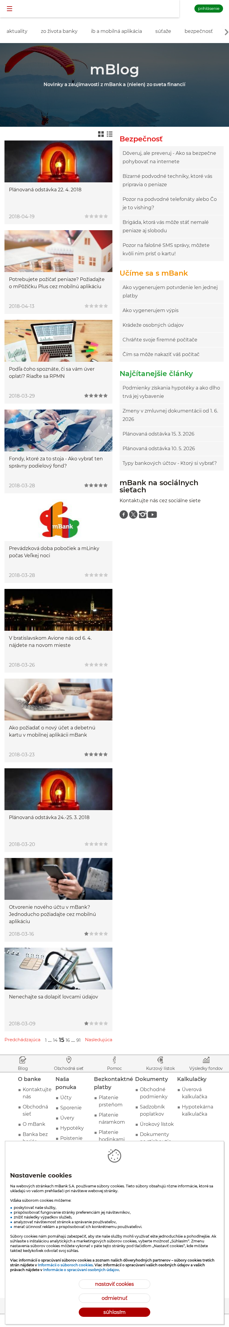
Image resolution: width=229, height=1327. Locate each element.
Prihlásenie (208, 8)
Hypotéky (72, 1128)
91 (78, 1040)
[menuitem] (124, 514)
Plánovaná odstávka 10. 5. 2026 (159, 448)
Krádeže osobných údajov (153, 325)
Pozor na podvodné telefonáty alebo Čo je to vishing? (170, 203)
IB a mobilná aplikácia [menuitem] (116, 31)
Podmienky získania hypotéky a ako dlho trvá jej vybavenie (171, 392)
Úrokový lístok (157, 1124)
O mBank (34, 1124)
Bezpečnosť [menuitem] (199, 31)
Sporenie (71, 1108)
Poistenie (71, 1138)
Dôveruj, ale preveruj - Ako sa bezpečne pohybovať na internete (169, 157)
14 (55, 1040)
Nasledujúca (98, 1039)
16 (68, 1040)
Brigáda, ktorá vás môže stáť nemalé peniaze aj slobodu (166, 226)
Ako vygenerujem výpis (151, 310)
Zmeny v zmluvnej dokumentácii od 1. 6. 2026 (170, 415)
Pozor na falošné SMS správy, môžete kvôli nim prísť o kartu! (166, 249)
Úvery (67, 1118)
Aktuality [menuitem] (17, 31)
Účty (66, 1097)
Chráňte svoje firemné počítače (160, 340)
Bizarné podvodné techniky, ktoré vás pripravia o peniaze (167, 180)
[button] (10, 9)
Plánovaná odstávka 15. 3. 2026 (158, 434)
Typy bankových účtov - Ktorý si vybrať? (170, 463)
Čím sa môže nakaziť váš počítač (161, 354)
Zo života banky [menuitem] (59, 31)
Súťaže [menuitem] (163, 31)
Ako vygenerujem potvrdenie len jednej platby (170, 292)
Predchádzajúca (22, 1039)
